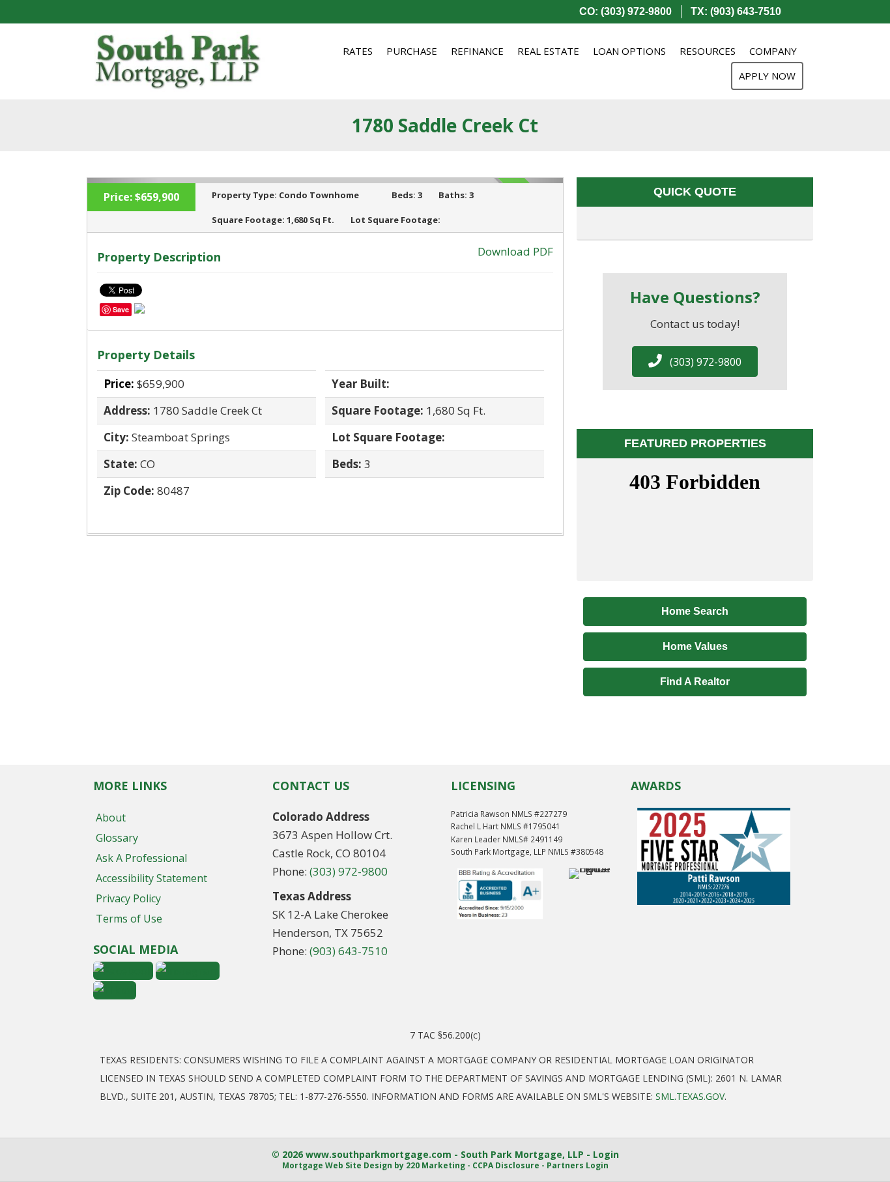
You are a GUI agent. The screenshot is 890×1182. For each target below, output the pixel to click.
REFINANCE (477, 50)
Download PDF (515, 251)
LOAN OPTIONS (629, 50)
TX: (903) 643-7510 (736, 11)
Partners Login (578, 1165)
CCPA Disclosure (505, 1165)
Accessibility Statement (151, 878)
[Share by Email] (139, 310)
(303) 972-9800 (348, 871)
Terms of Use (129, 918)
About (111, 817)
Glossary (117, 838)
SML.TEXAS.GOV (690, 1096)
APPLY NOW (767, 75)
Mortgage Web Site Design (337, 1165)
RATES (358, 50)
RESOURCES (708, 50)
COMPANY (773, 50)
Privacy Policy (128, 898)
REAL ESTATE (548, 50)
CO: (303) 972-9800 (625, 11)
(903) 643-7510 (348, 950)
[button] (695, 361)
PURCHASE (411, 50)
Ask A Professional (141, 858)
